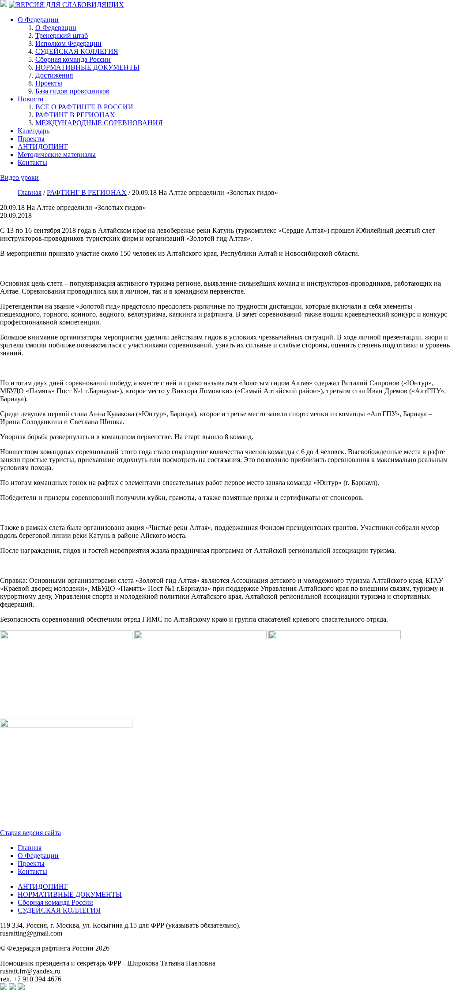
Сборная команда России (73, 59)
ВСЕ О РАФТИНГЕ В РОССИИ (84, 107)
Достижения (54, 75)
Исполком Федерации (68, 43)
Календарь (33, 130)
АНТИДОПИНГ (43, 146)
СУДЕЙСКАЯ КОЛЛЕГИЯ (76, 51)
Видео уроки (19, 177)
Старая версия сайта (30, 832)
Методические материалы (57, 154)
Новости (31, 99)
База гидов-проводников (72, 91)
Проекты (48, 83)
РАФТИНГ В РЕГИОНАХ (75, 115)
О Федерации (38, 19)
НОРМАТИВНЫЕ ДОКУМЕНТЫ (87, 67)
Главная (29, 847)
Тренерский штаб (61, 35)
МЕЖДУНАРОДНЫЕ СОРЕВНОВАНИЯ (99, 123)
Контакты (32, 162)
